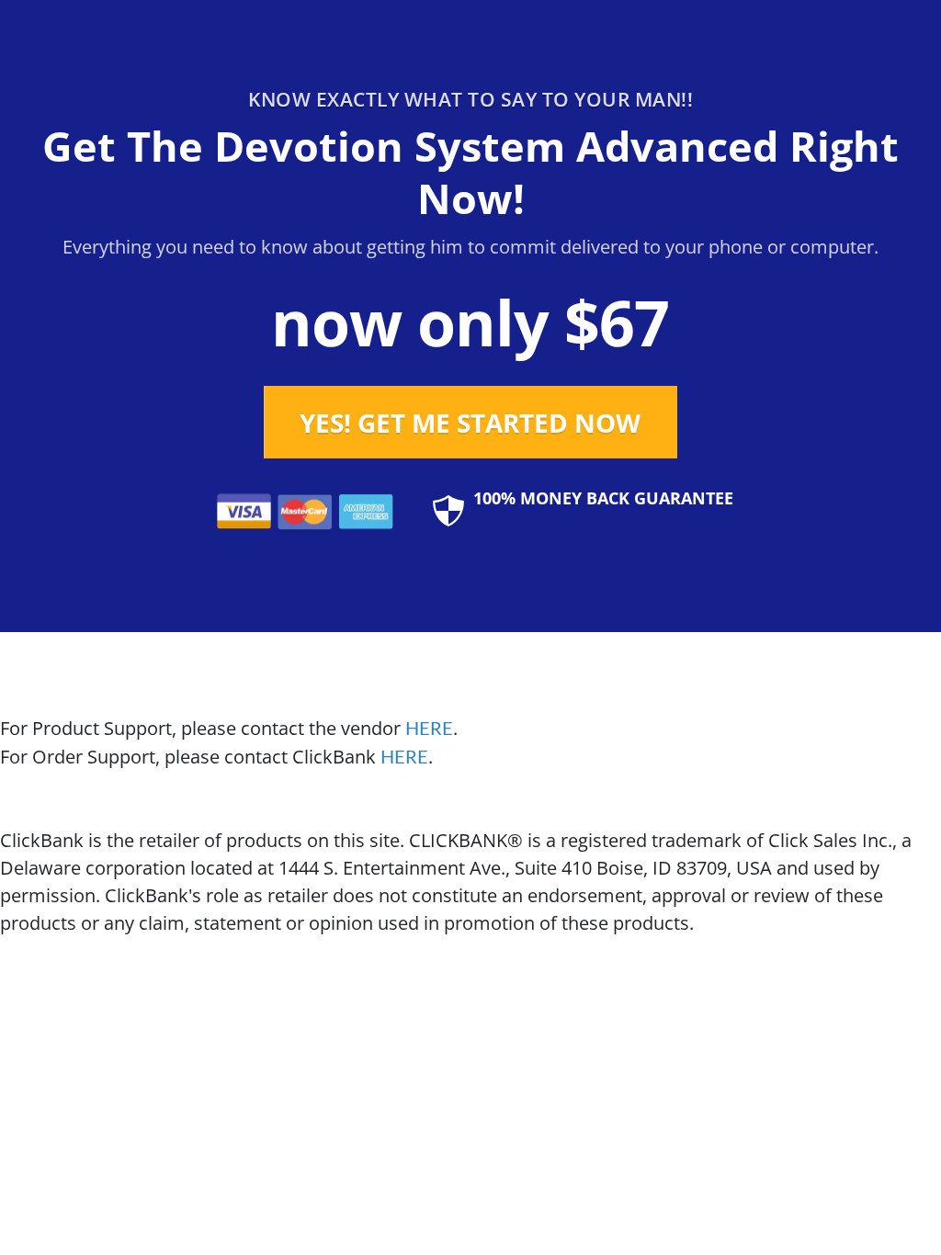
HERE (429, 729)
